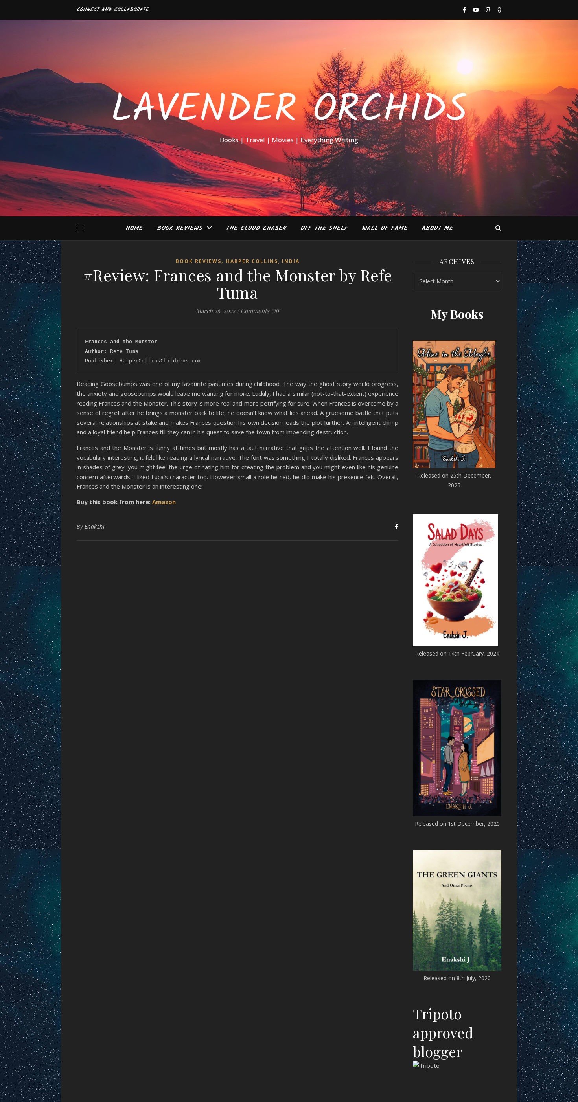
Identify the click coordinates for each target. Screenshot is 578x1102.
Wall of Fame (384, 228)
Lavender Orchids (289, 110)
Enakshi (95, 526)
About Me (437, 228)
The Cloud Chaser (256, 228)
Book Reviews (179, 228)
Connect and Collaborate (113, 9)
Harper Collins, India (263, 261)
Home (134, 228)
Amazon (164, 502)
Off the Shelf (324, 228)
